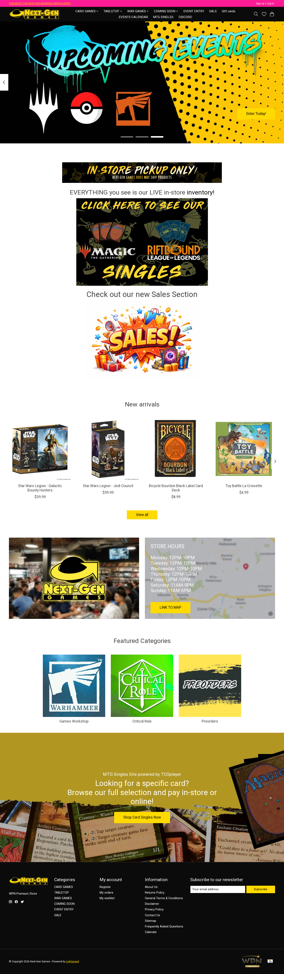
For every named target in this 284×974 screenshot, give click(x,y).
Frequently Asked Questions (164, 926)
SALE (213, 11)
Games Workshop (74, 721)
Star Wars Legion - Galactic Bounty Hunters (40, 488)
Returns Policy (154, 892)
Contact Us (152, 915)
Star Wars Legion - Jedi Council (108, 486)
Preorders (210, 721)
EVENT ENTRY (193, 11)
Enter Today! (256, 114)
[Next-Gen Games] (34, 14)
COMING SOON (64, 904)
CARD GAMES (63, 887)
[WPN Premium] (251, 966)
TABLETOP (61, 892)
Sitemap (150, 921)
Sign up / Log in (265, 3)
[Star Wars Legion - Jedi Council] (108, 449)
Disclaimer (152, 904)
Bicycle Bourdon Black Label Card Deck (176, 488)
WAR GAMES (63, 898)
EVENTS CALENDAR (133, 17)
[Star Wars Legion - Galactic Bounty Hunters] (40, 449)
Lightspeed (72, 961)
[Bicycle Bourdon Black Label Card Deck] (176, 449)
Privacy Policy (154, 909)
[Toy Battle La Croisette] (244, 449)
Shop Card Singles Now (142, 817)
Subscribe (260, 889)
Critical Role (142, 721)
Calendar (151, 932)
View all (142, 515)
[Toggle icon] (256, 14)
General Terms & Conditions (164, 898)
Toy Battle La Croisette (244, 486)
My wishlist (107, 898)
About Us (151, 887)
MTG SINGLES (163, 17)
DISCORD (185, 17)
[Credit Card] (270, 961)
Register (105, 887)
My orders (106, 892)
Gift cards (228, 11)
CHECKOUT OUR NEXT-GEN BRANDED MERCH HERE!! (40, 3)
